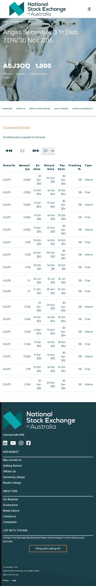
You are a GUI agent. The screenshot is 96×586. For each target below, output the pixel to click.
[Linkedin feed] (5, 443)
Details (20, 108)
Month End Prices (39, 108)
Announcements (82, 108)
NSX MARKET (11, 451)
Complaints (9, 522)
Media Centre (11, 510)
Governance (10, 504)
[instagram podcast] (21, 443)
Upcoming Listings (14, 477)
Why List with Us (12, 459)
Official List (9, 471)
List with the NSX (15, 530)
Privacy (6, 580)
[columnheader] (10, 167)
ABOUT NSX (10, 491)
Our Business (10, 499)
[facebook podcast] (28, 443)
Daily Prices (61, 108)
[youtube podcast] (13, 443)
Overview (7, 108)
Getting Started (12, 465)
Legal (14, 580)
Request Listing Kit (48, 548)
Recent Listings (12, 482)
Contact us (9, 516)
